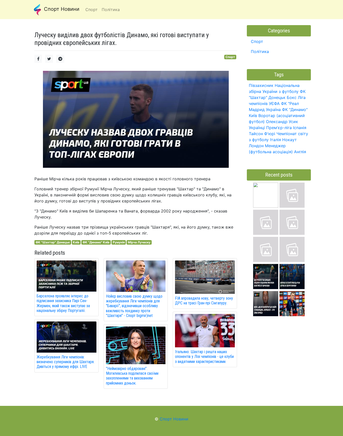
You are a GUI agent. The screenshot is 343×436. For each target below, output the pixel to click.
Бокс (292, 97)
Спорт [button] (91, 9)
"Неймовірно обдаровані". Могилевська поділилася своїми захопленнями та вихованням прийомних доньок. (132, 376)
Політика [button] (111, 9)
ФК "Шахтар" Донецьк (53, 242)
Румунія (119, 242)
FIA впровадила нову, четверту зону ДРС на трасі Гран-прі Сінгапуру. (204, 300)
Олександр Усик (282, 121)
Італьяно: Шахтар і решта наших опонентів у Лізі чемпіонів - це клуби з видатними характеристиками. (204, 356)
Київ (76, 242)
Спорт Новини (60, 9)
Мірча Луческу (139, 242)
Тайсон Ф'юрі (262, 133)
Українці (257, 127)
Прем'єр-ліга (279, 127)
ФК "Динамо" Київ (96, 242)
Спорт (230, 57)
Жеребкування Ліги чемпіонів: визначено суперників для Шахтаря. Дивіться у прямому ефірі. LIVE (65, 362)
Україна (273, 109)
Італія (275, 139)
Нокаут (289, 139)
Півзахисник (261, 85)
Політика (260, 51)
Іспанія (299, 127)
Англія (300, 151)
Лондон (256, 145)
